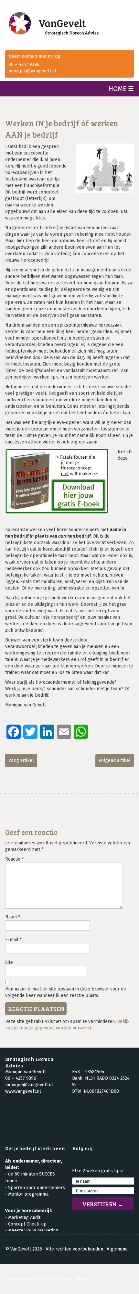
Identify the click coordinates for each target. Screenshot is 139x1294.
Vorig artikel (21, 760)
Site (9, 962)
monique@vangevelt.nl (32, 71)
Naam (12, 917)
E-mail (13, 939)
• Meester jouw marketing (31, 1230)
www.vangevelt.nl (23, 1091)
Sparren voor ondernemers (36, 1187)
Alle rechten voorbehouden (74, 1249)
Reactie (14, 859)
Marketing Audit (24, 1217)
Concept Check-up (27, 1224)
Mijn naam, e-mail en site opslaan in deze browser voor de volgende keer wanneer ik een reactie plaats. (65, 992)
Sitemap (83, 1279)
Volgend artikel (115, 760)
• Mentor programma (26, 1194)
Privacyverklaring (54, 1279)
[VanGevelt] (69, 25)
